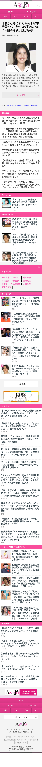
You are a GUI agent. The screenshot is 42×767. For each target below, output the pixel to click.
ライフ (14, 210)
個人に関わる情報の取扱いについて (15, 740)
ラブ (15, 710)
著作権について (33, 740)
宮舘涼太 (5, 281)
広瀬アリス (6, 287)
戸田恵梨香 (15, 284)
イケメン (15, 248)
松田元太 (16, 278)
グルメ (26, 710)
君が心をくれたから (14, 105)
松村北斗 (5, 278)
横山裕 (4, 284)
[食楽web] (21, 401)
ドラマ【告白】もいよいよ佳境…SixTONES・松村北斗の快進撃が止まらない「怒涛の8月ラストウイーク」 (24, 239)
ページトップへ (21, 717)
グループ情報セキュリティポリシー (25, 737)
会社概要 (9, 737)
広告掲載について (21, 743)
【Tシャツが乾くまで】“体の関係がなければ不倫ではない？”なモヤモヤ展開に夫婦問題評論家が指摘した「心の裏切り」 (25, 258)
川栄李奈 (27, 284)
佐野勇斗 (16, 281)
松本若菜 (34, 105)
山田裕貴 (26, 105)
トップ (21, 700)
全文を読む (21, 95)
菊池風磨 (27, 278)
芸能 (13, 230)
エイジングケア (31, 705)
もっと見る (21, 384)
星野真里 (27, 281)
